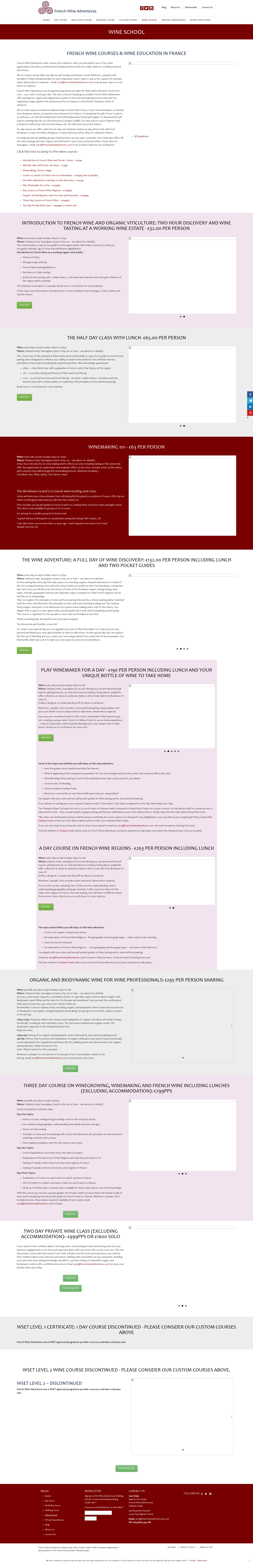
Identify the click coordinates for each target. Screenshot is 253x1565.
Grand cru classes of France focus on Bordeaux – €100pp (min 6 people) (60, 175)
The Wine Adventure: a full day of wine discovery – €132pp (53, 180)
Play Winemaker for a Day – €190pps (41, 185)
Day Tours (60, 20)
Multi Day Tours (81, 20)
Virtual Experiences (173, 20)
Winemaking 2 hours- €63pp (37, 170)
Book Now (24, 305)
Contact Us (207, 7)
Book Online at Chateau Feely (32, 481)
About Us (175, 7)
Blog (164, 7)
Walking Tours (105, 20)
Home (46, 20)
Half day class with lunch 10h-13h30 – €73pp (45, 165)
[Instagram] (151, 8)
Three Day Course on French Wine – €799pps (46, 200)
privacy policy (103, 1514)
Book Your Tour (200, 20)
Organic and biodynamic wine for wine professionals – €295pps (56, 195)
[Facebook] (141, 8)
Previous (124, 275)
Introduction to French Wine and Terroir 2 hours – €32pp (52, 160)
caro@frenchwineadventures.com (75, 82)
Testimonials (191, 7)
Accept (192, 1560)
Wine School (149, 20)
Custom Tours (128, 20)
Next (240, 91)
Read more (202, 1560)
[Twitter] (146, 8)
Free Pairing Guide (71, 1300)
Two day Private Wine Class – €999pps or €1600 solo (50, 205)
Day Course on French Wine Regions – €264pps (47, 190)
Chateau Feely (66, 833)
